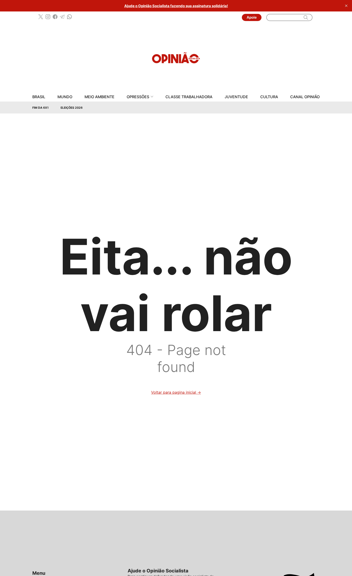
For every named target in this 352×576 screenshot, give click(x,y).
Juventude (236, 97)
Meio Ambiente (99, 97)
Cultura (269, 97)
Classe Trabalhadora (188, 97)
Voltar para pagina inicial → (176, 392)
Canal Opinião (305, 97)
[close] (346, 6)
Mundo (64, 97)
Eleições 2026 (72, 107)
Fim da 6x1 (40, 107)
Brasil (38, 97)
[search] (306, 17)
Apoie (252, 17)
